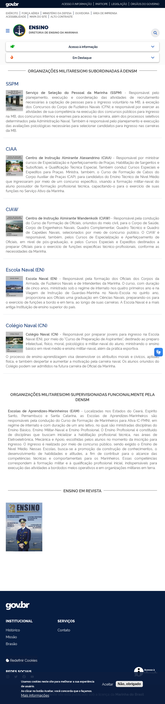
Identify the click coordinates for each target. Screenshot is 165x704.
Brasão (11, 643)
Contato (64, 629)
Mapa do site (38, 16)
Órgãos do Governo (145, 4)
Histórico (13, 629)
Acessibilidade (16, 16)
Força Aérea (30, 13)
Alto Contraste (61, 16)
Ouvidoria (82, 13)
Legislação (119, 4)
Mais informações (35, 695)
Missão (11, 636)
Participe (101, 4)
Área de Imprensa (105, 13)
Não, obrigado (129, 684)
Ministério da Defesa (57, 13)
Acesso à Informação (77, 4)
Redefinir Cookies (23, 660)
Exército (12, 13)
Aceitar (107, 684)
